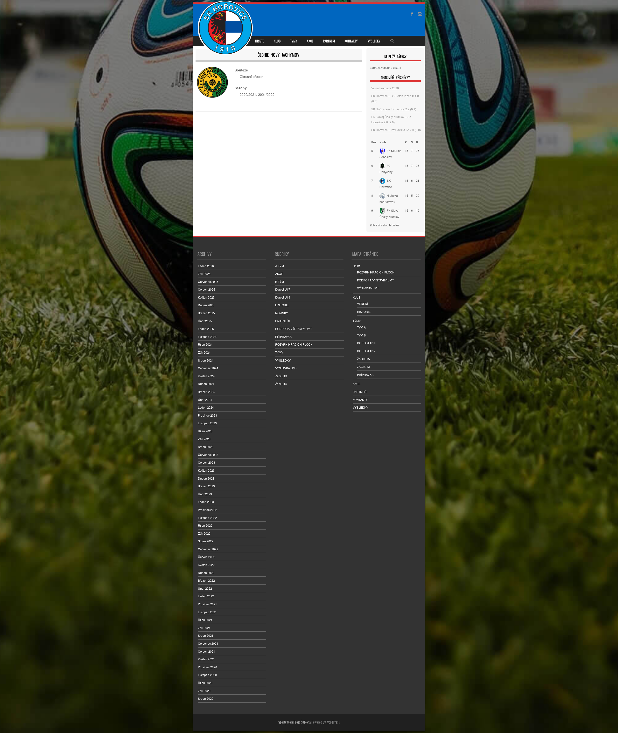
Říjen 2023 (205, 431)
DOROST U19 (366, 343)
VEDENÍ (362, 303)
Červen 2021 (206, 651)
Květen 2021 (206, 659)
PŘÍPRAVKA (283, 337)
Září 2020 (204, 691)
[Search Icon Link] (392, 41)
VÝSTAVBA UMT (286, 368)
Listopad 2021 (207, 612)
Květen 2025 (206, 297)
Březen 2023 (206, 486)
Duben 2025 (206, 305)
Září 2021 (204, 628)
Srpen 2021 (205, 635)
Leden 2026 (206, 266)
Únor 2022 (205, 588)
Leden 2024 (206, 407)
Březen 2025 (206, 313)
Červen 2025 (206, 289)
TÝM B (361, 335)
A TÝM (279, 266)
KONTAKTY (351, 40)
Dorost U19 (282, 297)
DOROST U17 (366, 351)
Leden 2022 (206, 596)
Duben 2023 (206, 478)
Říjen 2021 (205, 620)
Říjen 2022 (205, 525)
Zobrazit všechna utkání (385, 67)
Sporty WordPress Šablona (294, 722)
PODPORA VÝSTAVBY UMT (293, 329)
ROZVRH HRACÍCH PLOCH (294, 344)
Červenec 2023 (208, 455)
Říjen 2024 (205, 344)
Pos (374, 142)
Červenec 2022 (208, 549)
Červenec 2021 (208, 643)
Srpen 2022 (205, 541)
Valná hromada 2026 (385, 88)
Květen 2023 (206, 470)
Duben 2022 (206, 573)
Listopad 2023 (207, 423)
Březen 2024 (206, 392)
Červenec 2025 (208, 281)
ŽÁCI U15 (363, 359)
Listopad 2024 (207, 337)
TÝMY (293, 40)
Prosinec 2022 (207, 510)
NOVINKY (281, 313)
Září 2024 (204, 352)
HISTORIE (282, 305)
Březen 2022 (206, 580)
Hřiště (259, 40)
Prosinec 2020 (207, 667)
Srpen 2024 (205, 360)
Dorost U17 (282, 289)
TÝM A (361, 327)
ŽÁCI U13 (363, 366)
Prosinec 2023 (207, 415)
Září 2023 (204, 439)
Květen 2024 (206, 376)
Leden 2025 (206, 329)
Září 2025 (204, 274)
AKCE (310, 40)
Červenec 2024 (208, 368)
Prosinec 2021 (207, 604)
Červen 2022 (206, 557)
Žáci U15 (281, 384)
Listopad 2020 (207, 675)
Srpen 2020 (205, 698)
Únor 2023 (205, 494)
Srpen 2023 (205, 447)
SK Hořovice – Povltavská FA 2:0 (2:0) (396, 130)
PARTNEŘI (329, 40)
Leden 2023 (206, 502)
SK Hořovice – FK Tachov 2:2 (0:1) (393, 109)
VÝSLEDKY (373, 40)
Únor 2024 (205, 400)
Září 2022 (204, 533)
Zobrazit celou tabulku (384, 225)
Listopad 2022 (207, 518)
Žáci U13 (281, 376)
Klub (382, 142)
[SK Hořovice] (226, 28)
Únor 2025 (205, 321)
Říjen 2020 (205, 683)
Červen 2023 (206, 462)
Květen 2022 (206, 565)
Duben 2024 (206, 384)
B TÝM (279, 281)
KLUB (277, 40)
